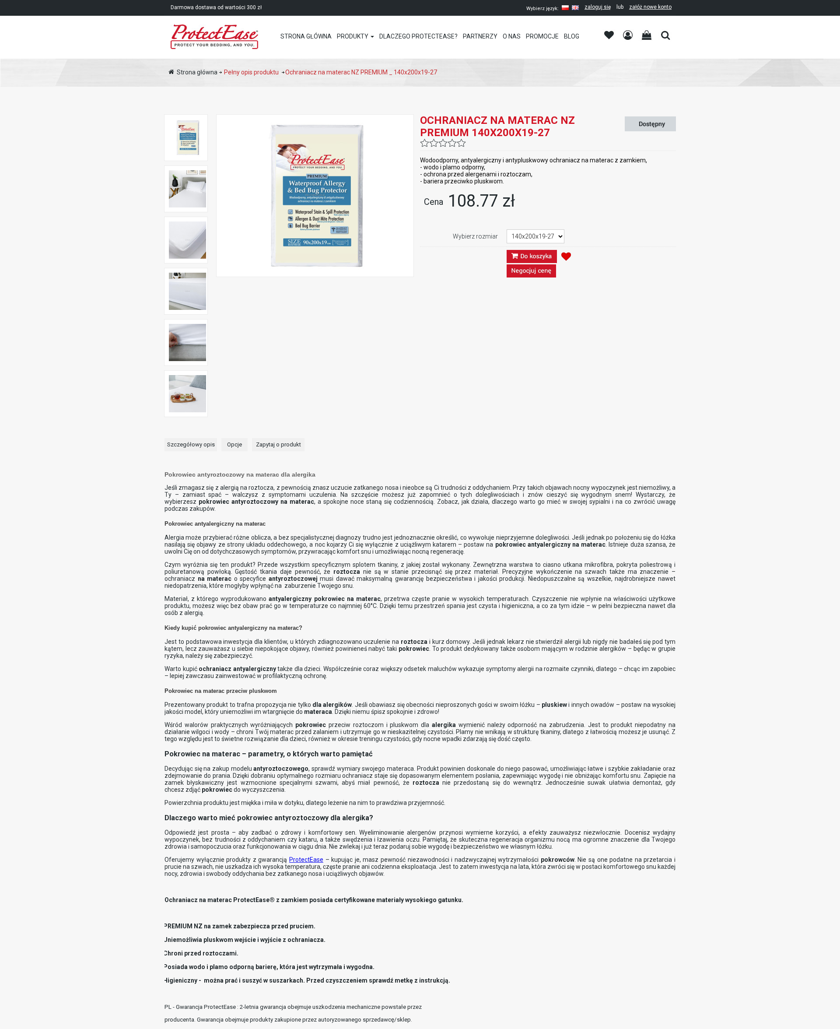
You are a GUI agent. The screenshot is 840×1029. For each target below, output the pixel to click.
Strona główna (306, 36)
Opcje (234, 444)
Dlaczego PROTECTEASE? (418, 36)
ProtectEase (306, 859)
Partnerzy (480, 36)
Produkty (352, 36)
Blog (571, 36)
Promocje (542, 36)
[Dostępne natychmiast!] (652, 123)
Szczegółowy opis (191, 444)
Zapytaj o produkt (278, 444)
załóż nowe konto (650, 7)
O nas (512, 36)
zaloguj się (597, 7)
